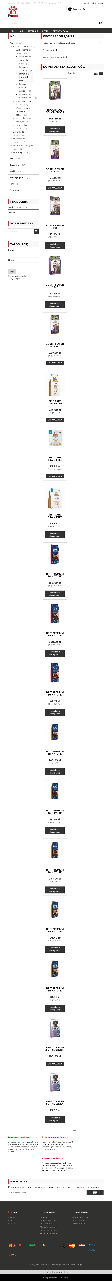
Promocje (15, 190)
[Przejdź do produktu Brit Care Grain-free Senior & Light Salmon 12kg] (55, 384)
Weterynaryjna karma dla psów (23, 111)
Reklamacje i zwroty (49, 1233)
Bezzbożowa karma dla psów (24, 60)
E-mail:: (11, 250)
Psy (11, 43)
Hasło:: (11, 260)
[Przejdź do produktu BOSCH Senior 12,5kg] (55, 153)
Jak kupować (46, 1224)
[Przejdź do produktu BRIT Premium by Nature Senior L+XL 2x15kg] (55, 616)
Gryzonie (14, 165)
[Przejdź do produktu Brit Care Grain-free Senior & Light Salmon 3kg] (55, 497)
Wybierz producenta (17, 207)
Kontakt (11, 1220)
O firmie (11, 1217)
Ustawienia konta (79, 1220)
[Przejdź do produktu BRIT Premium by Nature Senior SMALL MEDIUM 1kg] (55, 794)
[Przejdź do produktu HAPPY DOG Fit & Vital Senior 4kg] (55, 1085)
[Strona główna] (13, 11)
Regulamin (45, 1217)
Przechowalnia (78, 1224)
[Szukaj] (101, 23)
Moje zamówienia (80, 1217)
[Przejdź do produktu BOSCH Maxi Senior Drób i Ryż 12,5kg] (55, 93)
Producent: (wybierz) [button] (52, 50)
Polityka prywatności (49, 1220)
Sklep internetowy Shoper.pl (56, 1278)
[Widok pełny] (101, 73)
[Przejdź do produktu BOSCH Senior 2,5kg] (55, 268)
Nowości (14, 184)
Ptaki (12, 171)
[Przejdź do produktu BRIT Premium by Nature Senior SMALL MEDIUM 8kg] (55, 972)
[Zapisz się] (95, 1192)
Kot (11, 158)
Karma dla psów (20, 46)
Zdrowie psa (19, 152)
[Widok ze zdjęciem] (96, 73)
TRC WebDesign (74, 1265)
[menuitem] (12, 31)
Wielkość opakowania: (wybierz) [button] (57, 57)
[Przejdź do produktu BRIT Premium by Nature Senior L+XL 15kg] (55, 557)
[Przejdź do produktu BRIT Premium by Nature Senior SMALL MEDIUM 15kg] (55, 735)
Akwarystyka (16, 177)
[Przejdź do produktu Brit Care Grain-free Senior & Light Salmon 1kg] (55, 441)
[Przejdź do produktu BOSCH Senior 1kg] (55, 209)
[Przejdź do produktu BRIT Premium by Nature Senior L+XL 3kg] (55, 676)
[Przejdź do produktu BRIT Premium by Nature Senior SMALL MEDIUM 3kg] (55, 913)
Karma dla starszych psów (23, 77)
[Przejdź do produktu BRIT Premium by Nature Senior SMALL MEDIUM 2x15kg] (55, 853)
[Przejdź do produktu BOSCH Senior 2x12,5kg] (55, 327)
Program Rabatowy (48, 1230)
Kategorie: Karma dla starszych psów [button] (59, 43)
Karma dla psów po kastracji (23, 87)
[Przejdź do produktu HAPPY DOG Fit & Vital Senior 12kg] (55, 1031)
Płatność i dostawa (48, 1227)
